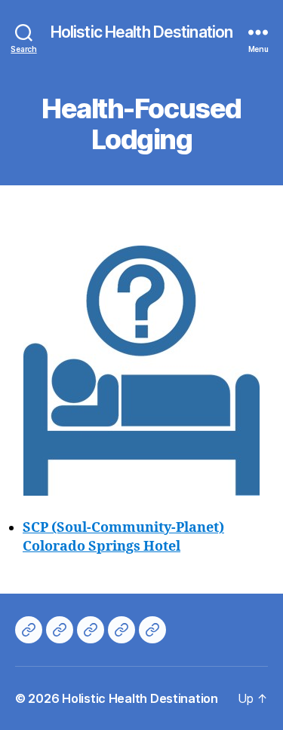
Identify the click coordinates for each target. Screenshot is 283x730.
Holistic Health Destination (141, 32)
